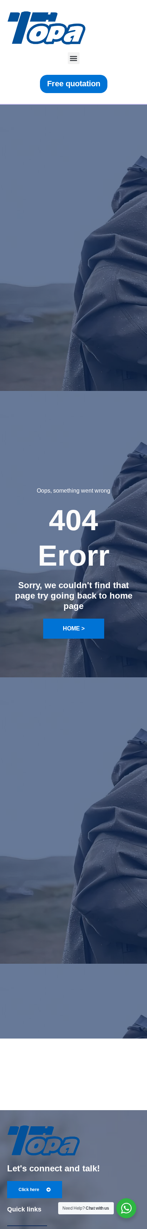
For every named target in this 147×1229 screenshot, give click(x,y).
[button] (74, 58)
